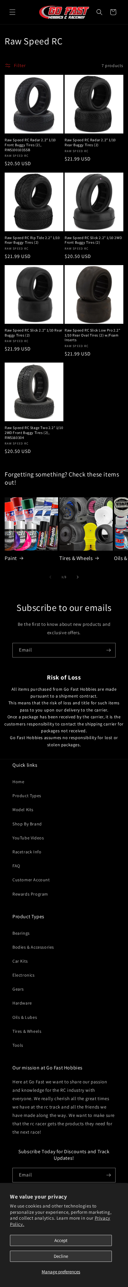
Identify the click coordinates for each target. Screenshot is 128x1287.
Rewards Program (30, 894)
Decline (61, 1256)
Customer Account (31, 880)
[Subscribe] (108, 650)
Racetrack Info (26, 852)
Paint (11, 558)
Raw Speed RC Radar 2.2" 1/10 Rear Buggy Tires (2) (90, 142)
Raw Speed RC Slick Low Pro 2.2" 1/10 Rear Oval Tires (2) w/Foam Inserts (93, 335)
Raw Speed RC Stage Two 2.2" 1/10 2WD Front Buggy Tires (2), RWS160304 (34, 432)
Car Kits (20, 961)
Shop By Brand (27, 824)
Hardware (22, 1003)
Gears (18, 989)
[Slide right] (78, 577)
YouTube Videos (28, 838)
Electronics (23, 975)
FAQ (16, 866)
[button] (12, 12)
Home (18, 781)
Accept (60, 1240)
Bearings (21, 933)
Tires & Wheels (76, 558)
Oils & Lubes (24, 1017)
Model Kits (23, 809)
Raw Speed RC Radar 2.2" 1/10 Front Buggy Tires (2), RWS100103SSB (30, 145)
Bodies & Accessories (33, 947)
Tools (17, 1045)
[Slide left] (50, 577)
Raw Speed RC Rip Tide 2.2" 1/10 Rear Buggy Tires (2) (32, 240)
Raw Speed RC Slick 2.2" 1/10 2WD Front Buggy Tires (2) (93, 240)
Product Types (26, 795)
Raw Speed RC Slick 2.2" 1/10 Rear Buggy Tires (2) (33, 332)
